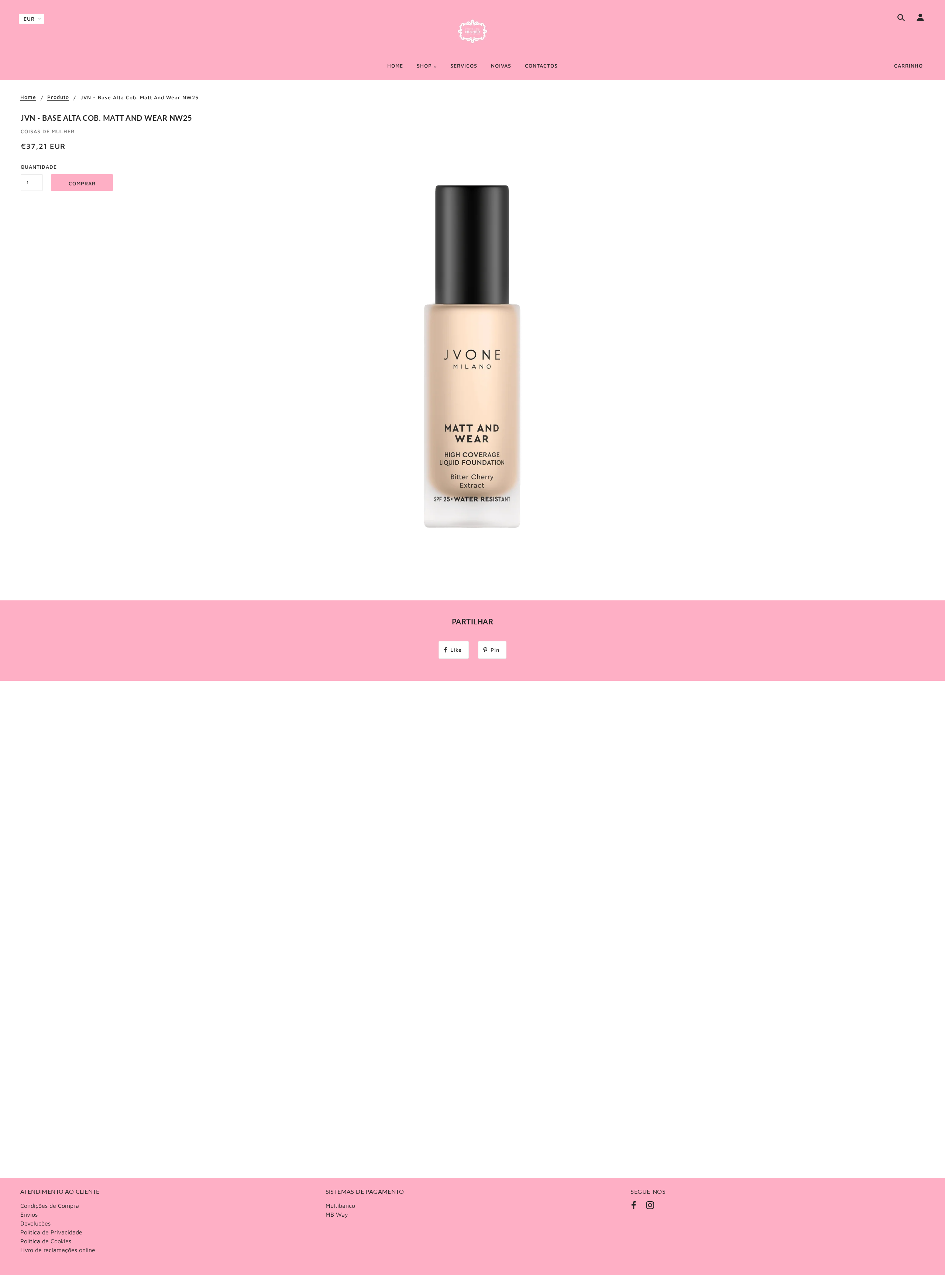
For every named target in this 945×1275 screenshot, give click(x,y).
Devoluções (35, 1223)
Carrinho (908, 65)
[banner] (472, 31)
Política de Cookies (45, 1241)
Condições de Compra (49, 1205)
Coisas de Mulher (48, 131)
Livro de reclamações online (57, 1250)
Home (28, 97)
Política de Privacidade (51, 1232)
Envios (29, 1214)
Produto (58, 97)
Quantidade (32, 167)
